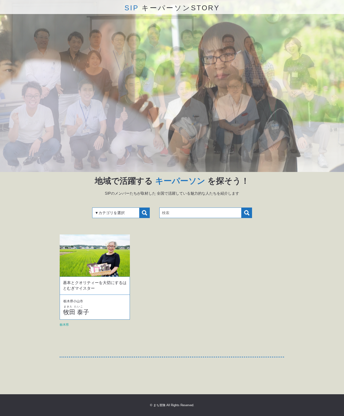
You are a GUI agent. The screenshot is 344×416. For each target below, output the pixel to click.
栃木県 (64, 324)
